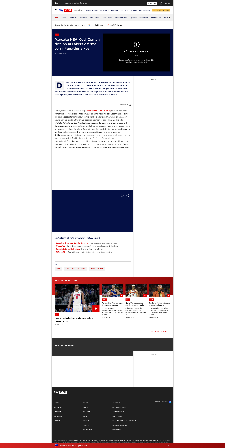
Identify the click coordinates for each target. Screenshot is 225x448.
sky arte (57, 421)
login (167, 3)
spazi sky (86, 425)
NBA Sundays (156, 18)
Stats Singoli (107, 18)
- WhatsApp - (61, 246)
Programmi (87, 430)
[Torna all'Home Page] (65, 10)
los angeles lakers (75, 269)
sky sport (58, 407)
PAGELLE (114, 10)
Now (85, 416)
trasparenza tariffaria (141, 440)
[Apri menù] (55, 10)
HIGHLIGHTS (104, 10)
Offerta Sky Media (119, 425)
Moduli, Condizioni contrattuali (83, 440)
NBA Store (143, 18)
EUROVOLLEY (144, 10)
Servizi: (85, 402)
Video (64, 18)
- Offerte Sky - (61, 252)
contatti (159, 440)
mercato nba (97, 269)
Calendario (73, 18)
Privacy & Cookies (99, 440)
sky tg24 (57, 412)
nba (58, 269)
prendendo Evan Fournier (99, 111)
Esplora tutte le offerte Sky (76, 3)
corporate (116, 430)
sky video (58, 416)
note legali (117, 416)
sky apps (86, 412)
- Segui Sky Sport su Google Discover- (72, 243)
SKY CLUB (133, 10)
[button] (128, 195)
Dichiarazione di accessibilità (124, 421)
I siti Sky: (57, 402)
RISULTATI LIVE (92, 10)
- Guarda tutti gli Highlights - (68, 249)
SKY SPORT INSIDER (161, 10)
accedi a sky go (161, 402)
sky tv (85, 407)
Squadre (133, 18)
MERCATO (124, 10)
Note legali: (116, 402)
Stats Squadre (121, 18)
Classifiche (94, 18)
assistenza (152, 440)
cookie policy (118, 412)
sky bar (86, 421)
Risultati (83, 18)
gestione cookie (119, 407)
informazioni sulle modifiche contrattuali (118, 440)
